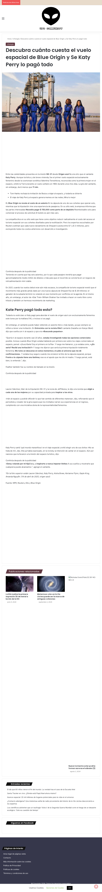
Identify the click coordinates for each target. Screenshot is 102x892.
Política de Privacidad (12, 865)
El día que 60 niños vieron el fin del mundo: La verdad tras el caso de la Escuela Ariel (41, 789)
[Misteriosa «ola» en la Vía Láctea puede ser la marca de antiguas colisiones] (51, 584)
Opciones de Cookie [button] (55, 888)
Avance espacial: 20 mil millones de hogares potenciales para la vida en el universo (40, 797)
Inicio (9, 39)
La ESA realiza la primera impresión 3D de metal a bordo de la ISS (17, 596)
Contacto (7, 858)
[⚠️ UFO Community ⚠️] (51, 18)
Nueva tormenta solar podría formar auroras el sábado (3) (82, 767)
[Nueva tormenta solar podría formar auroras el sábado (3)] (82, 670)
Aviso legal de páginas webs (14, 854)
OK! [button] (69, 888)
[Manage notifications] (96, 886)
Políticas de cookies (11, 869)
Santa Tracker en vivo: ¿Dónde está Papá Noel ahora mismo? (31, 793)
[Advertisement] (51, 154)
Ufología (16, 39)
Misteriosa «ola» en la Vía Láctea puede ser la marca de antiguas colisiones (50, 596)
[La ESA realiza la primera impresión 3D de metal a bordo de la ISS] (19, 584)
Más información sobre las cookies (17, 862)
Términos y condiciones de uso (15, 873)
